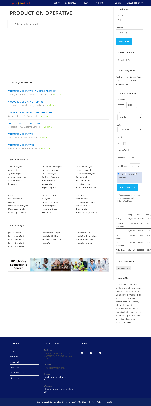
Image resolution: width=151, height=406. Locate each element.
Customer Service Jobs (51, 177)
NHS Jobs (46, 198)
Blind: (119, 137)
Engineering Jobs (49, 187)
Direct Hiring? (16, 378)
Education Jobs (48, 180)
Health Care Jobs (83, 180)
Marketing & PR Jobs (17, 212)
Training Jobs (81, 209)
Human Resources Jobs (86, 187)
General (133, 80)
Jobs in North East (16, 243)
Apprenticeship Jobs (17, 177)
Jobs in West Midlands (51, 239)
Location (119, 27)
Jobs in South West (16, 239)
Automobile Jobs (15, 180)
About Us (14, 356)
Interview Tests (123, 268)
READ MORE (126, 322)
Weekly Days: (123, 166)
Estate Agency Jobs (84, 170)
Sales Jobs (80, 195)
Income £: (121, 104)
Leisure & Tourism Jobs (18, 205)
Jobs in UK (14, 361)
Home (12, 351)
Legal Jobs (12, 202)
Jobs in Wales (47, 243)
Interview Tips (122, 83)
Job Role (119, 15)
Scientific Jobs (82, 198)
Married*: (121, 149)
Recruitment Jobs (49, 209)
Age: (119, 124)
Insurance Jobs (14, 195)
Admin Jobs (13, 170)
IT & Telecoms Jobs (16, 198)
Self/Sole (130, 174)
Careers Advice (136, 77)
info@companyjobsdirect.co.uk (58, 378)
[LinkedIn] (100, 353)
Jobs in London (14, 232)
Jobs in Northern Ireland (86, 236)
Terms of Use (108, 402)
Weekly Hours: (123, 157)
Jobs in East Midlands (51, 236)
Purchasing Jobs (49, 205)
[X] (82, 353)
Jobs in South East (16, 236)
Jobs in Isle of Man (84, 243)
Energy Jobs (47, 184)
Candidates (15, 367)
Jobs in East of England (52, 232)
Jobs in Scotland (83, 232)
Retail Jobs (46, 212)
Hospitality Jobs (83, 184)
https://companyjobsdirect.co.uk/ (58, 390)
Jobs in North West (16, 246)
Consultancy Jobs (49, 173)
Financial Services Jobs (85, 173)
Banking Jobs (13, 184)
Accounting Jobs (15, 166)
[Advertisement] (58, 56)
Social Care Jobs (83, 205)
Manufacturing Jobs (16, 209)
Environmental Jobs (84, 166)
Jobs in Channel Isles (85, 239)
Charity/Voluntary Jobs (52, 166)
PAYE (121, 174)
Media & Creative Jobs (51, 195)
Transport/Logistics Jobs (86, 212)
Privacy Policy (95, 402)
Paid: (119, 112)
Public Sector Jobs (50, 202)
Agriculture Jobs (15, 173)
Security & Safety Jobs (85, 202)
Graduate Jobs (82, 177)
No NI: (120, 143)
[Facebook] (91, 353)
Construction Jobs (50, 170)
